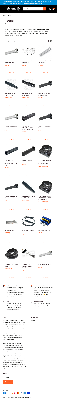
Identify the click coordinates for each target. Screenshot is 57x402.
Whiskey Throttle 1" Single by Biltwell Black (44, 94)
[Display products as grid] (48, 41)
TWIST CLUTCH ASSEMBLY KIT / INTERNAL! (28, 231)
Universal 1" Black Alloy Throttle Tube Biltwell (27, 161)
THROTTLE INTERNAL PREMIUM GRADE (10, 94)
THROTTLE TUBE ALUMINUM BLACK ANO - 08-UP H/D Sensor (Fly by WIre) (11, 163)
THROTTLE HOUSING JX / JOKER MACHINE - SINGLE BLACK (11, 264)
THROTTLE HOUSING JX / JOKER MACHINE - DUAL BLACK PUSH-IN (44, 198)
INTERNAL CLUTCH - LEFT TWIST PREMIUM (28, 197)
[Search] (44, 8)
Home (4, 15)
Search (33, 320)
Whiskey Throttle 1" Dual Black (44, 127)
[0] (53, 9)
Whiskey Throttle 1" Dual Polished (11, 127)
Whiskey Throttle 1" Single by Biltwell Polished (11, 61)
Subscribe (7, 381)
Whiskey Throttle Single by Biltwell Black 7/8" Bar (11, 197)
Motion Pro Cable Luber (44, 230)
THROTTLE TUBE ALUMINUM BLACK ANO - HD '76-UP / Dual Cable (28, 128)
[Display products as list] (51, 41)
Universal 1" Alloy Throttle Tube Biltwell (44, 61)
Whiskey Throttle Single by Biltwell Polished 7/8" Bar (45, 263)
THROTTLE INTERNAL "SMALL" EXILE (27, 94)
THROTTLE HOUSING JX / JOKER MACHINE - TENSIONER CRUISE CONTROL (28, 265)
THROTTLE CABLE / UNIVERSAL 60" (26, 61)
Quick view (11, 72)
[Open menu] (3, 8)
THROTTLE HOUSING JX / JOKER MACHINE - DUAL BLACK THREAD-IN (44, 162)
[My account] (50, 9)
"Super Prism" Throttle (10, 230)
